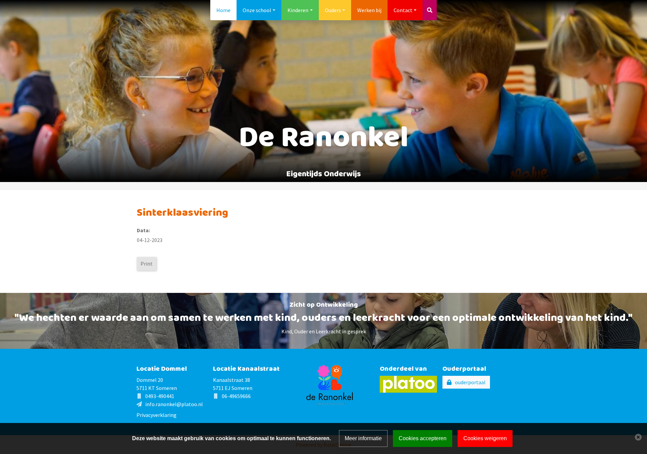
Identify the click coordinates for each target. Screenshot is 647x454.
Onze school (257, 10)
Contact (403, 10)
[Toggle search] (430, 10)
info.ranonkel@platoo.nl (174, 404)
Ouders (333, 10)
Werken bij (369, 10)
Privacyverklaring (156, 415)
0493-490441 (159, 396)
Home (223, 10)
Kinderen (297, 10)
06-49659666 (236, 396)
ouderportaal (470, 382)
